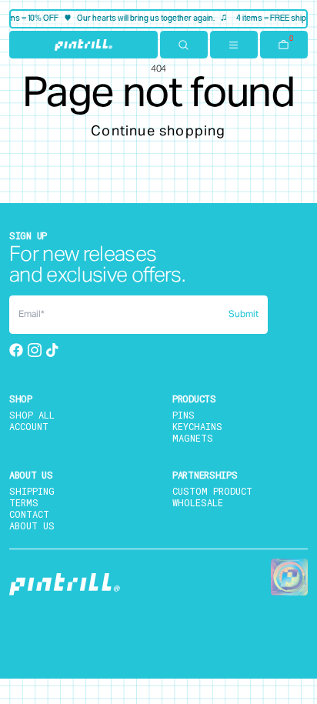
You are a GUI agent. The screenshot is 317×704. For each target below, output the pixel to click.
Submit (244, 314)
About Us (32, 525)
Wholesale (197, 502)
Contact (29, 514)
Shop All (32, 415)
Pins (183, 415)
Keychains (197, 426)
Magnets (192, 438)
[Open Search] (184, 44)
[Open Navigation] (234, 44)
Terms (23, 502)
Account (28, 426)
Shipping (32, 491)
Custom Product (212, 491)
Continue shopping (158, 131)
